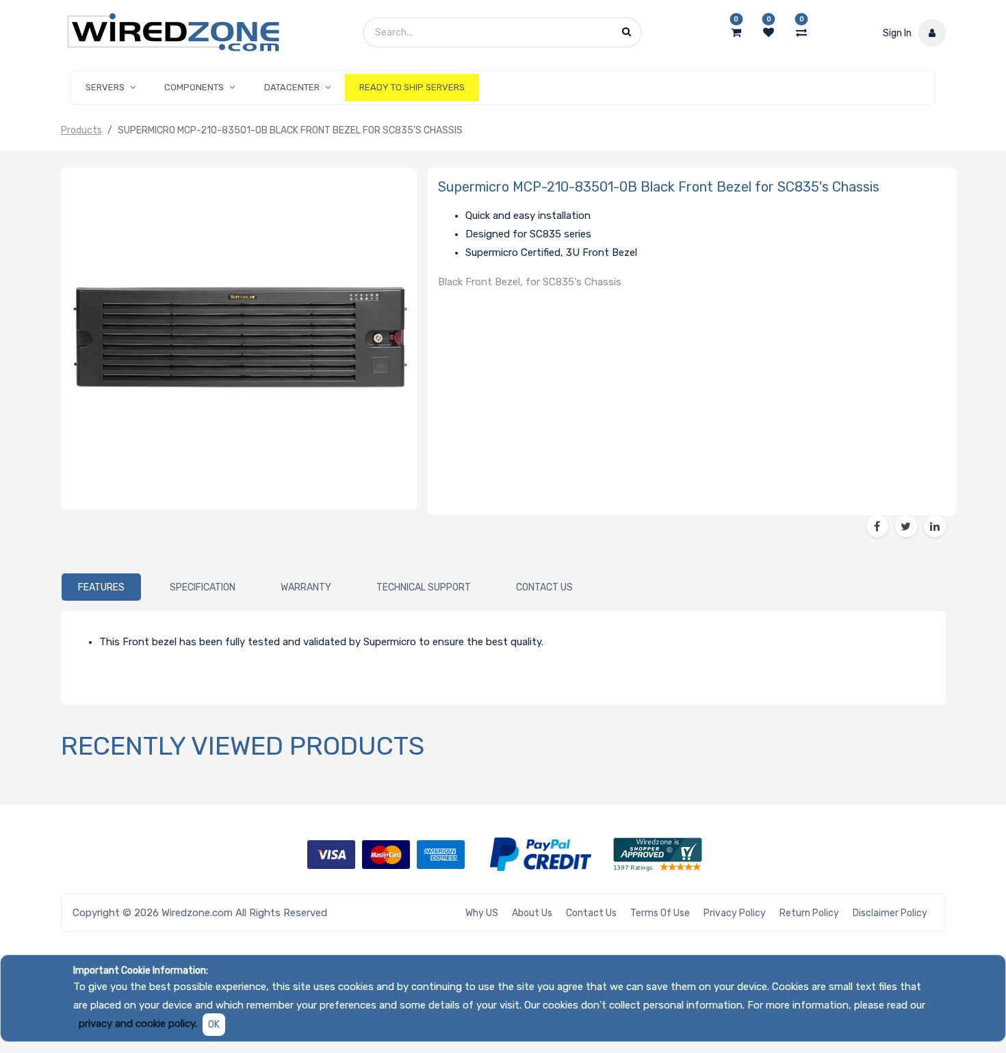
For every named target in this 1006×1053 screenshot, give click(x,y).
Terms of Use (660, 913)
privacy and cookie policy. (138, 1023)
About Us (532, 913)
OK (214, 1024)
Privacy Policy (735, 913)
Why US (481, 913)
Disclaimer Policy (890, 913)
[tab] (101, 587)
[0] (736, 33)
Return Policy (809, 913)
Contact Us (591, 913)
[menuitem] (412, 87)
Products (81, 130)
